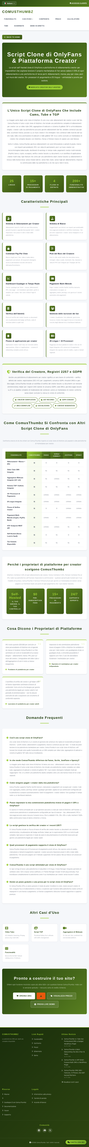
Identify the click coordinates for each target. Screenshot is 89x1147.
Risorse (6, 1094)
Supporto (7, 1115)
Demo (36, 1055)
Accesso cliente (79, 3)
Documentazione (10, 1106)
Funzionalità (10, 19)
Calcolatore (73, 19)
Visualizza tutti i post (71, 1082)
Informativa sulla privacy (42, 1094)
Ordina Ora (25, 996)
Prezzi (58, 19)
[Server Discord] (44, 1130)
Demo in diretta (37, 26)
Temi (6, 26)
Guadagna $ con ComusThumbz (15, 1102)
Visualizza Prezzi (63, 996)
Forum (6, 1110)
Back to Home (13, 37)
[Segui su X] (50, 1130)
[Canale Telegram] (39, 1130)
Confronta (44, 19)
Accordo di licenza (40, 1102)
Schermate (19, 26)
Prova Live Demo (46, 1004)
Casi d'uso (26, 19)
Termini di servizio (40, 1098)
